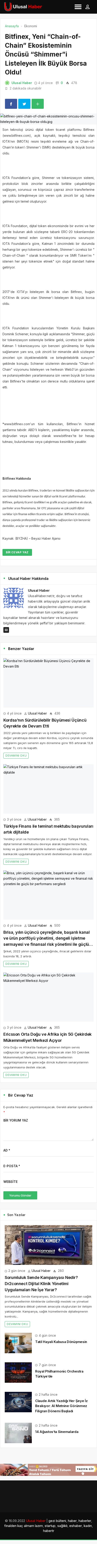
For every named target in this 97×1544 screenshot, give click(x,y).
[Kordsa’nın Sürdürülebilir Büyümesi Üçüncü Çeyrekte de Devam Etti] (48, 682)
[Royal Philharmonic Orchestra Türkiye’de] (18, 1372)
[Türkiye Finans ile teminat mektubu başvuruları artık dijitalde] (48, 789)
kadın (88, 1526)
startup (50, 1526)
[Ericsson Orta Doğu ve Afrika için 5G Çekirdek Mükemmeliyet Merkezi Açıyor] (48, 997)
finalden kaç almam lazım (23, 1526)
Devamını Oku (16, 755)
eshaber (75, 1526)
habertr (48, 1531)
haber (72, 1521)
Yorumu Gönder (20, 1195)
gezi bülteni (57, 1521)
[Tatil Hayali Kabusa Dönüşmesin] (18, 1343)
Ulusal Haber (22, 83)
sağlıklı (62, 1526)
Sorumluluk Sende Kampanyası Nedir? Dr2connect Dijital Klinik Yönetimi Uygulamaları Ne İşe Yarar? (41, 1283)
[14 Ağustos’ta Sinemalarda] (18, 1433)
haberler (85, 1521)
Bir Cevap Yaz (17, 552)
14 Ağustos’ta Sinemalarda (57, 1432)
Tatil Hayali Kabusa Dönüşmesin (61, 1342)
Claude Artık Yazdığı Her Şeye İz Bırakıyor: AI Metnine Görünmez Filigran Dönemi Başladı (61, 1406)
